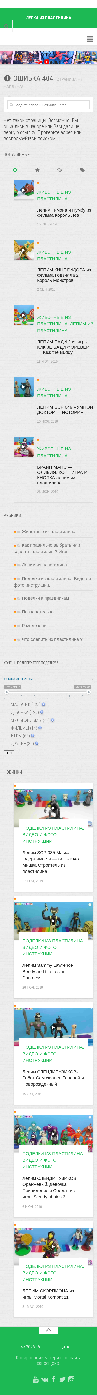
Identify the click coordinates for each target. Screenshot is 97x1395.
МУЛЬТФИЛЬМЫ (30, 720)
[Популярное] (37, 170)
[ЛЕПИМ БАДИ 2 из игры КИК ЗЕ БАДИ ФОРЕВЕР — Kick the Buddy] (24, 315)
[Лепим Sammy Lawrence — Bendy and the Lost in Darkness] (53, 921)
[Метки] (82, 170)
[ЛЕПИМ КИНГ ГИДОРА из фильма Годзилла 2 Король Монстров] (24, 250)
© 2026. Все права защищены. (48, 1346)
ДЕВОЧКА (24, 712)
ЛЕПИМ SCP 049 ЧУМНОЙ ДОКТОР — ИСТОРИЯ (65, 410)
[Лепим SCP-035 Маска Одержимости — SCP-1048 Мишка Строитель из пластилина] (53, 808)
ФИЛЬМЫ (23, 728)
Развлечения (35, 625)
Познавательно (38, 611)
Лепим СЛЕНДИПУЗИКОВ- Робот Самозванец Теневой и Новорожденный (53, 1078)
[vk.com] (44, 1379)
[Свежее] (15, 170)
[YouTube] (35, 1379)
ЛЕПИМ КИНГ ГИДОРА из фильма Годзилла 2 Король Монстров (64, 275)
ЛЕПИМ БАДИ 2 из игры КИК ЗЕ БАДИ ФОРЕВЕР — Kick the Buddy (63, 347)
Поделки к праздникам (45, 598)
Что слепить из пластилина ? (52, 639)
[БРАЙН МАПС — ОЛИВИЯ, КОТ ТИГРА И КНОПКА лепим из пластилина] (24, 447)
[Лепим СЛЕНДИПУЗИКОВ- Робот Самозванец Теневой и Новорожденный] (53, 1027)
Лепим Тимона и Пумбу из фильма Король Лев (64, 213)
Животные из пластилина (48, 531)
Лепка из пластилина (48, 17)
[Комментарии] (59, 170)
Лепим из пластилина (44, 564)
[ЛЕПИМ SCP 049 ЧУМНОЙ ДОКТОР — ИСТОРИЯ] (24, 387)
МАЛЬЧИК (25, 704)
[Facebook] (53, 1379)
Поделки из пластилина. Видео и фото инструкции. (53, 835)
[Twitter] (62, 1379)
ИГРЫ (20, 735)
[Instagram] (71, 1379)
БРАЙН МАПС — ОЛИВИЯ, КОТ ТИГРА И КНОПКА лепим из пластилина (62, 475)
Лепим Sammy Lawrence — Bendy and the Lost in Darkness (50, 971)
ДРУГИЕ (22, 743)
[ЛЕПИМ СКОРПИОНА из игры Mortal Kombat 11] (53, 1246)
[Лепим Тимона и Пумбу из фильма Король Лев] (24, 190)
